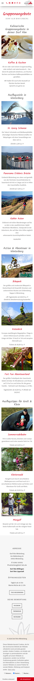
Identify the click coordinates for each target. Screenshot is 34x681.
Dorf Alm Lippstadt (17, 571)
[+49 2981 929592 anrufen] (6, 3)
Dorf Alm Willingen (17, 569)
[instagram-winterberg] (19, 3)
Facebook (17, 605)
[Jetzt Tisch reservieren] (9, 3)
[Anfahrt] (14, 3)
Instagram (17, 617)
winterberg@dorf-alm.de (18, 565)
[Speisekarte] (12, 3)
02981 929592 (18, 562)
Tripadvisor (17, 611)
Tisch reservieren (17, 592)
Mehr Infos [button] (11, 669)
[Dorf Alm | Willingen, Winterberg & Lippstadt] (28, 3)
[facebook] (17, 3)
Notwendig (9, 673)
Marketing (26, 673)
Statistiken (18, 673)
